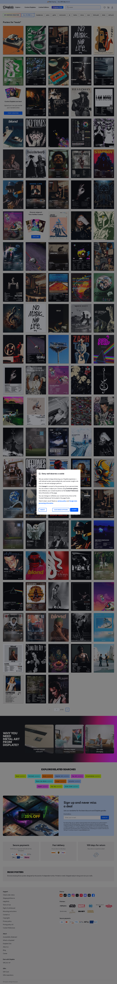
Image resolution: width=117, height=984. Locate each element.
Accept (74, 510)
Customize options (61, 510)
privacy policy (62, 501)
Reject (42, 510)
